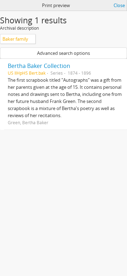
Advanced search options (63, 53)
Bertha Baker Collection (39, 66)
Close (119, 5)
